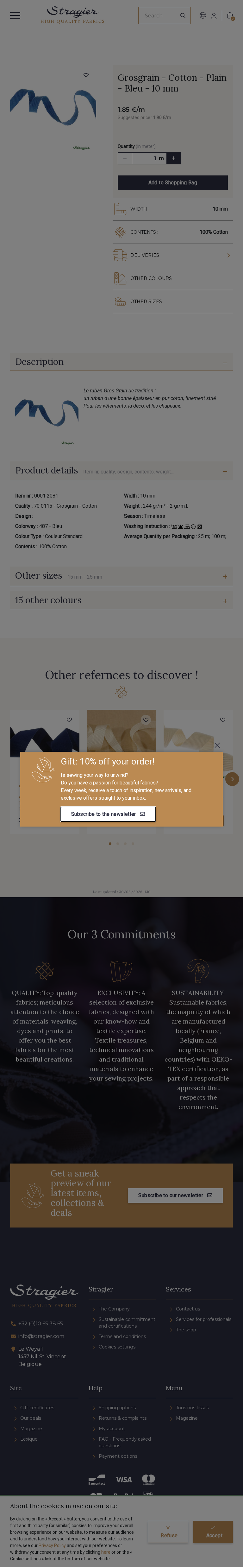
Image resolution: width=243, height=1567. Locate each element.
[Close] (217, 745)
